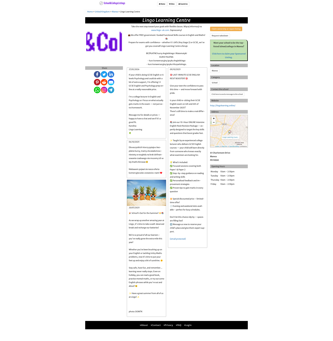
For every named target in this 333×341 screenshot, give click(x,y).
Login (188, 325)
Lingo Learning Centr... (230, 137)
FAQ (179, 325)
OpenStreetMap (234, 146)
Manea (115, 11)
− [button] (214, 122)
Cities (172, 4)
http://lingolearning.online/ (222, 105)
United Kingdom (102, 11)
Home (162, 4)
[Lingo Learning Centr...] (229, 131)
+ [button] (214, 118)
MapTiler (224, 146)
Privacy (169, 325)
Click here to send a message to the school (227, 94)
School (214, 83)
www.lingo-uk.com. (160, 30)
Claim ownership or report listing (226, 29)
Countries (184, 4)
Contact (156, 325)
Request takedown (220, 36)
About (144, 325)
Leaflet (217, 146)
